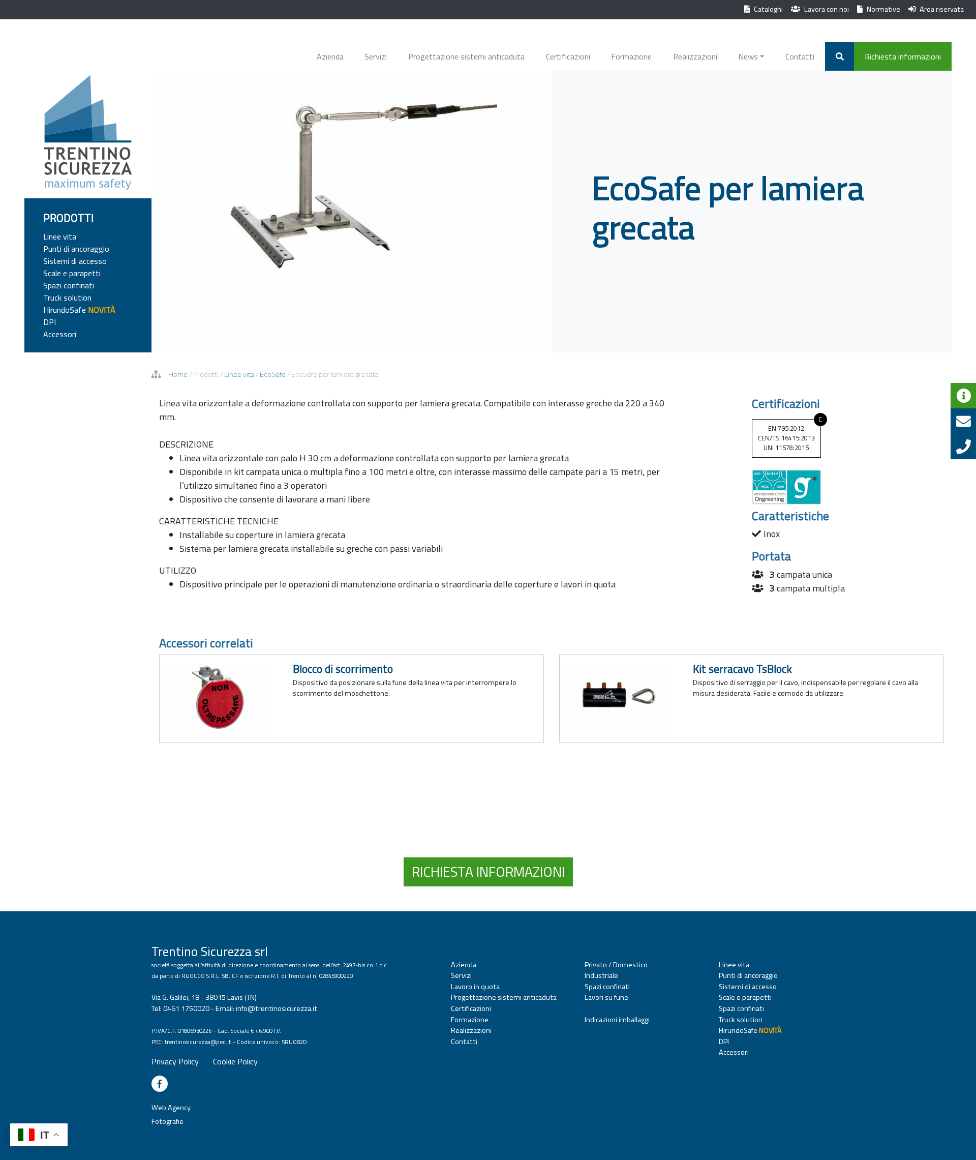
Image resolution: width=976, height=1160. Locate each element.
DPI (49, 322)
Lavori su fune (606, 997)
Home (178, 374)
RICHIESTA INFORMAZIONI (488, 871)
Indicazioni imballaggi (617, 1020)
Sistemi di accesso (75, 261)
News (748, 56)
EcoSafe (273, 374)
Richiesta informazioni (903, 56)
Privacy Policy (175, 1061)
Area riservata (942, 9)
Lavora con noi (826, 9)
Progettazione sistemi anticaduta (466, 56)
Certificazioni (568, 56)
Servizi (375, 56)
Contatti (799, 56)
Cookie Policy (235, 1061)
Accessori (59, 334)
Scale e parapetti (72, 273)
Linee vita (59, 236)
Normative (883, 9)
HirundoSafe (79, 310)
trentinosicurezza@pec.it (198, 1041)
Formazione (631, 56)
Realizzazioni (695, 56)
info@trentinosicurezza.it (276, 1008)
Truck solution (67, 297)
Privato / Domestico (616, 965)
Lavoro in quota (475, 986)
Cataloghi (768, 9)
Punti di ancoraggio (76, 249)
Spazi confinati (68, 285)
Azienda (330, 56)
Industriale (601, 975)
